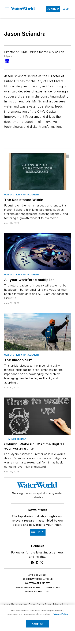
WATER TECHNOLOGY (37, 591)
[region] (37, 618)
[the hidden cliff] (37, 331)
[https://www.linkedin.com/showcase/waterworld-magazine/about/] (37, 562)
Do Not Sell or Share (40, 604)
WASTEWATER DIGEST (37, 583)
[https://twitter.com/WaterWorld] (41, 562)
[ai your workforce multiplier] (37, 251)
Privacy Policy (60, 604)
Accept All (37, 623)
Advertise (21, 604)
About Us (9, 604)
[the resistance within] (37, 171)
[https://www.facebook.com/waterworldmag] (32, 562)
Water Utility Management (21, 194)
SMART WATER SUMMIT (28, 587)
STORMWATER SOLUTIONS (37, 579)
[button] (6, 9)
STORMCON (53, 587)
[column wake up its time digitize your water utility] (37, 416)
